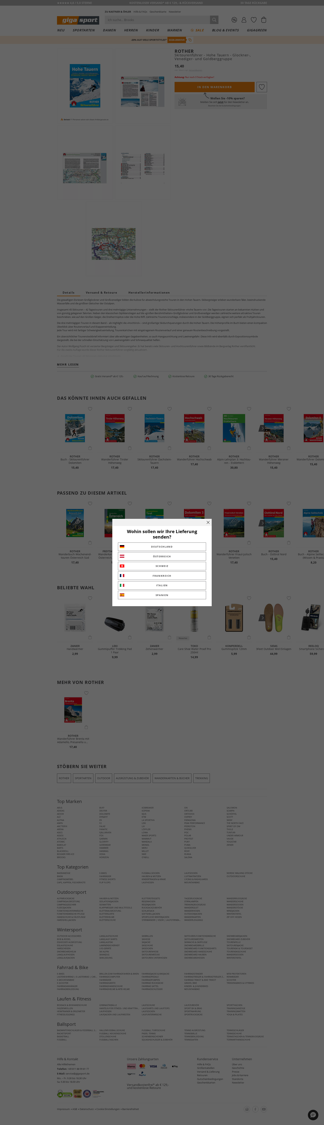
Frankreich (162, 575)
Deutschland (162, 546)
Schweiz (162, 566)
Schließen (208, 522)
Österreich (162, 556)
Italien (162, 585)
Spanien (162, 595)
